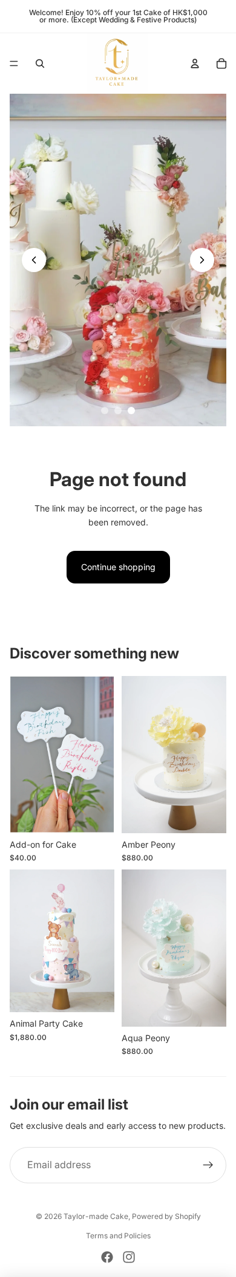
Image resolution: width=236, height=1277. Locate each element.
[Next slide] (202, 260)
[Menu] (14, 63)
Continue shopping (118, 567)
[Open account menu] (195, 63)
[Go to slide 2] (118, 410)
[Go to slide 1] (104, 410)
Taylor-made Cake (96, 1216)
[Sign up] (208, 1165)
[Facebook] (107, 1257)
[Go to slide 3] (131, 410)
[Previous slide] (34, 260)
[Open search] (40, 63)
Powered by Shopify (166, 1216)
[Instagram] (129, 1257)
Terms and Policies (118, 1235)
